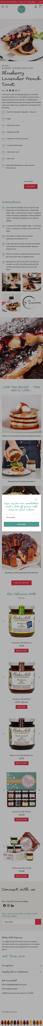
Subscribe (21, 524)
